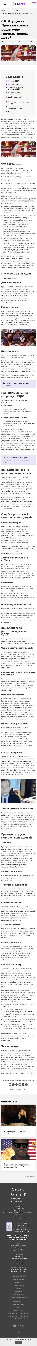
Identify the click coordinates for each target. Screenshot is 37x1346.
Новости (18, 1291)
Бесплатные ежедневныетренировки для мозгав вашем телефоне (18, 1237)
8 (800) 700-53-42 (18, 1199)
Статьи (18, 1288)
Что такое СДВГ (13, 81)
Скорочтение (18, 1279)
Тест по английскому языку (18, 1271)
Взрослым (18, 1254)
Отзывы (18, 1282)
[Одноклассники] (13, 1084)
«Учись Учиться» (18, 1256)
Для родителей (18, 1260)
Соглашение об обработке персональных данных (22, 1226)
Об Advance (18, 1301)
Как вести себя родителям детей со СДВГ (19, 103)
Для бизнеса (18, 1294)
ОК (18, 1343)
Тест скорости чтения (18, 1263)
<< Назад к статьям (30, 1176)
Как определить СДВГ (15, 84)
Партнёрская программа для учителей (18, 1317)
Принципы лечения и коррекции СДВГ (15, 88)
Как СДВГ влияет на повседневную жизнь (15, 93)
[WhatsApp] (23, 1084)
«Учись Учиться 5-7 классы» (18, 1245)
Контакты (18, 1310)
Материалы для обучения (18, 1250)
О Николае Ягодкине (18, 1297)
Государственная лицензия (22, 1231)
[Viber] (19, 1084)
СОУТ (18, 1307)
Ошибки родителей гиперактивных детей (15, 98)
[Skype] (26, 1084)
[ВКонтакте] (10, 1084)
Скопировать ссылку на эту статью (18, 1089)
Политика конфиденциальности (22, 1229)
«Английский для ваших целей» (18, 1269)
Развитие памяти (18, 1276)
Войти (34, 3)
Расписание (18, 1285)
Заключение (12, 112)
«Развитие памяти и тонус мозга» (18, 1258)
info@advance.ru (18, 1215)
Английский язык (18, 1267)
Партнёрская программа (18, 1313)
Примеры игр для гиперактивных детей (15, 108)
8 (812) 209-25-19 (18, 1201)
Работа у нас (18, 1304)
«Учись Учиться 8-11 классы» (18, 1247)
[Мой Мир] (16, 1084)
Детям (18, 1243)
